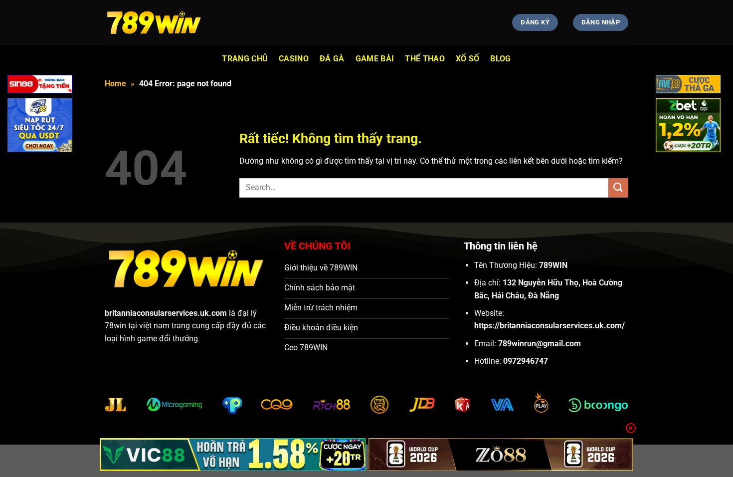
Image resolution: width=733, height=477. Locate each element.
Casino (294, 58)
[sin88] (39, 86)
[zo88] (501, 454)
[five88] (688, 86)
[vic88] (233, 454)
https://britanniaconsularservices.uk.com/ (549, 325)
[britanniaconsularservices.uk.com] (154, 22)
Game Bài (375, 58)
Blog (500, 58)
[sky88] (39, 127)
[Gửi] (618, 188)
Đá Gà (332, 58)
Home (115, 83)
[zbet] (688, 127)
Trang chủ (245, 58)
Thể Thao (425, 58)
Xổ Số (468, 58)
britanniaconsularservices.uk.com (166, 313)
